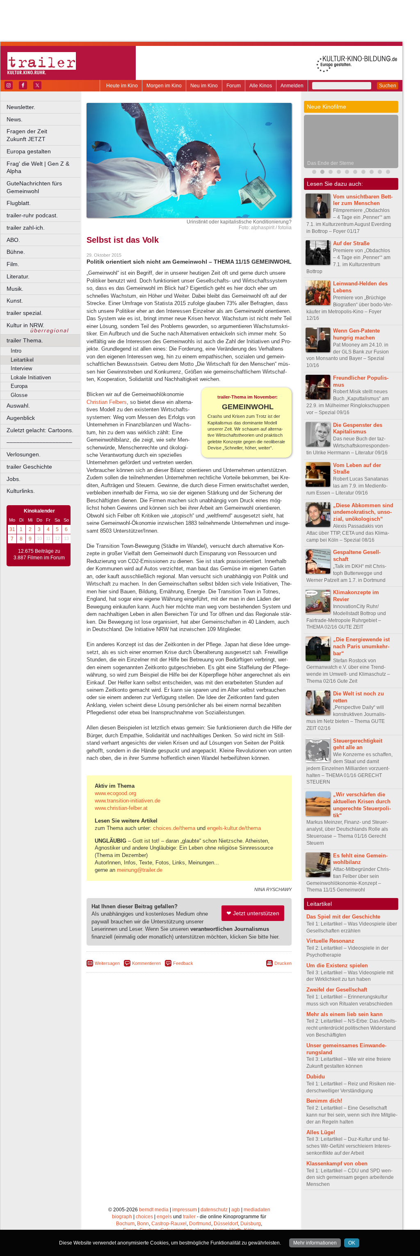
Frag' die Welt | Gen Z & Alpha (38, 167)
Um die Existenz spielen (337, 965)
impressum (184, 1210)
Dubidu (315, 1077)
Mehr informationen (315, 1243)
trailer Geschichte (29, 466)
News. (15, 119)
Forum (233, 86)
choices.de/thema (174, 828)
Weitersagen (107, 963)
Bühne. (16, 251)
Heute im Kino (122, 86)
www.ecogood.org (115, 793)
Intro (16, 351)
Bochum (125, 1223)
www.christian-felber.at (121, 808)
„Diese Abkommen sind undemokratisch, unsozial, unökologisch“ (363, 512)
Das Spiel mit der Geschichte (343, 917)
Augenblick (21, 418)
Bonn (143, 1223)
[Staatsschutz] (372, 173)
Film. (13, 264)
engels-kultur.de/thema (234, 828)
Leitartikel (22, 360)
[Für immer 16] (388, 173)
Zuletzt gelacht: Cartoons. (40, 430)
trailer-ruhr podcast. (32, 215)
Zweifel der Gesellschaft (336, 990)
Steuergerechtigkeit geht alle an (357, 744)
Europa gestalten (29, 151)
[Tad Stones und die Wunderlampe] (347, 173)
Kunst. (15, 300)
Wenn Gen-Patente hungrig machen (356, 334)
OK (351, 1243)
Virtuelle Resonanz (330, 941)
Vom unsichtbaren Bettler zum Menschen (363, 200)
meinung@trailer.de (139, 870)
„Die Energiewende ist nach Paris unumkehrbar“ (361, 646)
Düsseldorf (226, 1223)
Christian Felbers (107, 402)
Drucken (283, 963)
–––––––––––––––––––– (39, 442)
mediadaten (257, 1210)
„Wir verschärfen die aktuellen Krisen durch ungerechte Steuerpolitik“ (362, 804)
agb (235, 1210)
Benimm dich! (324, 1101)
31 (12, 529)
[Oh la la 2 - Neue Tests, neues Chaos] (339, 173)
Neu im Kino (204, 86)
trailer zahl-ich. (26, 227)
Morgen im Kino (164, 86)
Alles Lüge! (320, 1132)
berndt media (154, 1210)
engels (164, 1217)
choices (144, 1217)
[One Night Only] (314, 173)
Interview (21, 368)
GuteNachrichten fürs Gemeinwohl (34, 187)
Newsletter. (21, 107)
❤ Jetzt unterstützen (252, 913)
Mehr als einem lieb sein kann (344, 1014)
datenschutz (214, 1210)
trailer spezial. (25, 313)
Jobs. (14, 479)
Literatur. (18, 276)
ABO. (13, 240)
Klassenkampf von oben (337, 1163)
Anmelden (292, 86)
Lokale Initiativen (31, 377)
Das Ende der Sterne (330, 163)
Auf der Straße (351, 243)
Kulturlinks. (21, 491)
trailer (189, 1217)
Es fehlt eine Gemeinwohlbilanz (360, 859)
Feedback (183, 963)
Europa (19, 386)
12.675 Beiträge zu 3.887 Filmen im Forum (39, 554)
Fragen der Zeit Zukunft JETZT (44, 135)
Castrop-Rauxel (169, 1223)
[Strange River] (380, 173)
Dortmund (200, 1223)
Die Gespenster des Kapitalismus (357, 428)
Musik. (15, 288)
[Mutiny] (330, 173)
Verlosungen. (24, 454)
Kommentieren (146, 963)
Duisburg (250, 1223)
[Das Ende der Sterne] (322, 173)
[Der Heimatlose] (363, 173)
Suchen (387, 86)
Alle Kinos (260, 86)
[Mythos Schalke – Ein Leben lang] (355, 173)
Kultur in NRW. (25, 325)
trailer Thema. (25, 340)
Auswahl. (18, 405)
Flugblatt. (19, 203)
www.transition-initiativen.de (127, 801)
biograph (122, 1217)
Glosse (19, 395)
